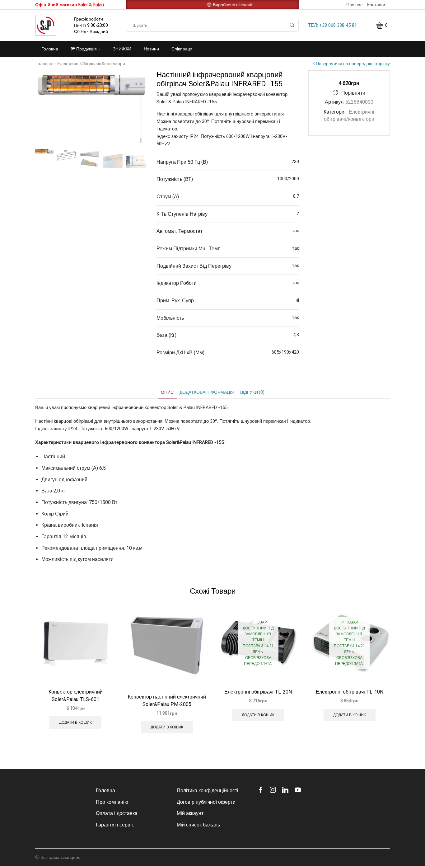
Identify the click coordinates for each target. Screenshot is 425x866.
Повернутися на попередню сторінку (353, 63)
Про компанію (112, 802)
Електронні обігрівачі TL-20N (258, 692)
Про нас (354, 4)
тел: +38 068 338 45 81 (332, 25)
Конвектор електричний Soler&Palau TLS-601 (76, 695)
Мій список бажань (198, 825)
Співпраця (182, 48)
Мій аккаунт (190, 813)
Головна (49, 48)
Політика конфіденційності (207, 790)
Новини (151, 48)
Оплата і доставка (117, 813)
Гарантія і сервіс (115, 825)
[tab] (167, 392)
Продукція (86, 48)
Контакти (376, 4)
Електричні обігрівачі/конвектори (91, 63)
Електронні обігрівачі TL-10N (349, 692)
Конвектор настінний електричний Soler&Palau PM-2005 (167, 700)
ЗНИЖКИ (122, 48)
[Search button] (292, 25)
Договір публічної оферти (206, 802)
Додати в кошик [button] (75, 722)
